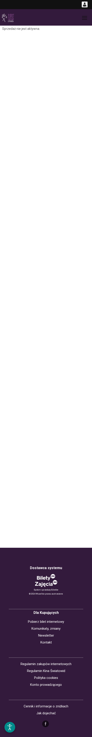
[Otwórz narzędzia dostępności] (9, 727)
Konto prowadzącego (46, 685)
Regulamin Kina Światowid (46, 671)
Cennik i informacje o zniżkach (46, 706)
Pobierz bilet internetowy (46, 622)
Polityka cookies (46, 678)
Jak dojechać (46, 713)
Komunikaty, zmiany (46, 629)
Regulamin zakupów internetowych (46, 664)
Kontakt (46, 642)
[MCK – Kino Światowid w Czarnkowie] (8, 18)
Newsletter (46, 635)
